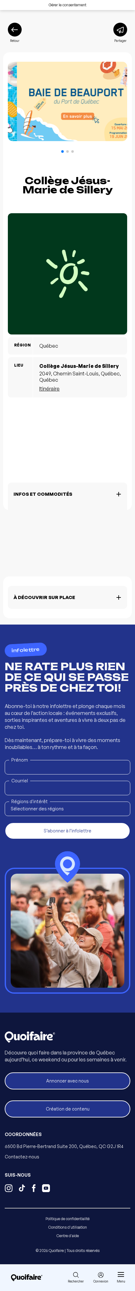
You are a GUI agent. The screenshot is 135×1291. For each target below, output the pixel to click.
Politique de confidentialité (67, 1218)
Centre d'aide (68, 1235)
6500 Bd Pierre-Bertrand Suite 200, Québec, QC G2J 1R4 (64, 1146)
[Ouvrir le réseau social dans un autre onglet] (9, 1189)
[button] (62, 151)
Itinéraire (49, 389)
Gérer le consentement (67, 5)
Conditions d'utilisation (67, 1227)
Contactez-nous (22, 1156)
